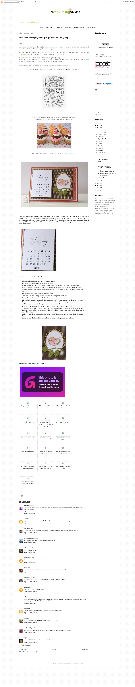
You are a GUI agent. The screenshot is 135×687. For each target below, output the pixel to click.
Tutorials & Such (91, 27)
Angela (26, 637)
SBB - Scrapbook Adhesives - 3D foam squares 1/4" (28, 467)
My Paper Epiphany (29, 538)
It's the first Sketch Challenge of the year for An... (107, 174)
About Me (68, 27)
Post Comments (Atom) (33, 652)
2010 (98, 188)
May (99, 146)
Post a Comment (26, 645)
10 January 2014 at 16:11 (30, 513)
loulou (25, 567)
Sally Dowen (27, 548)
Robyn (25, 597)
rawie (25, 587)
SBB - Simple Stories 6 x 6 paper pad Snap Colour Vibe (28, 421)
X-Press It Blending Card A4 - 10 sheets (63, 406)
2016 (98, 125)
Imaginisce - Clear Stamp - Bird (27, 406)
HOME (41, 27)
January (100, 155)
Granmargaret (28, 505)
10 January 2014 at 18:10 (30, 533)
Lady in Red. (101, 157)
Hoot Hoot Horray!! (103, 164)
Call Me (67, 69)
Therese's (57, 54)
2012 (98, 183)
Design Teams (49, 27)
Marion (26, 608)
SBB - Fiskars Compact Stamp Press (63, 467)
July (99, 141)
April (99, 148)
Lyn (25, 618)
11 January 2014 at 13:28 (30, 591)
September (101, 139)
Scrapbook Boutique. (68, 153)
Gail (25, 518)
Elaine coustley (28, 577)
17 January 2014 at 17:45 (30, 632)
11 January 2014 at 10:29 (30, 582)
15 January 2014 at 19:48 (30, 622)
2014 (98, 130)
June (99, 143)
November (101, 134)
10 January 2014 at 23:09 (30, 562)
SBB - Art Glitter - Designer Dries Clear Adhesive (45, 467)
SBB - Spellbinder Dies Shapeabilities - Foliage (45, 437)
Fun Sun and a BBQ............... (106, 159)
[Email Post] (22, 496)
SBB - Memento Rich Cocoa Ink (45, 406)
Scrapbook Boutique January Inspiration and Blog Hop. (106, 170)
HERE (50, 218)
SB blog (67, 59)
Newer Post (23, 649)
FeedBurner (109, 47)
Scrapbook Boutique (51, 47)
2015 (98, 127)
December (101, 132)
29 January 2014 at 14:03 (30, 642)
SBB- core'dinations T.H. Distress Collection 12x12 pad (63, 421)
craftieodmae (27, 557)
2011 (98, 185)
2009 (98, 190)
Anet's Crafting (28, 628)
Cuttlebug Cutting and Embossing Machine (27, 482)
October (100, 136)
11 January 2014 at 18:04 (30, 603)
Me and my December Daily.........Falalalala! (104, 167)
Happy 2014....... (102, 177)
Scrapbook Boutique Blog (47, 52)
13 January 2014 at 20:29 (30, 613)
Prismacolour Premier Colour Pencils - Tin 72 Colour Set (28, 437)
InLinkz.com (22, 491)
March (100, 150)
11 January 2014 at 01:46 (30, 572)
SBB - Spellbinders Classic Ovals (28, 452)
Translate (108, 56)
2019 (98, 123)
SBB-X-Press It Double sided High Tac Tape (63, 452)
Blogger (81, 663)
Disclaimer (59, 27)
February (101, 152)
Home (54, 649)
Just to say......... (102, 161)
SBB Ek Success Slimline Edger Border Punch (46, 452)
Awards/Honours (79, 27)
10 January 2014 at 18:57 (30, 542)
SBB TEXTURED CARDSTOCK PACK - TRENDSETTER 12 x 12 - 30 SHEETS (45, 423)
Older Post (85, 649)
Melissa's (25, 54)
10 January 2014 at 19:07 (30, 552)
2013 (98, 181)
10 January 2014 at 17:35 (30, 523)
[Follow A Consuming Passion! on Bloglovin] (104, 84)
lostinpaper (27, 528)
